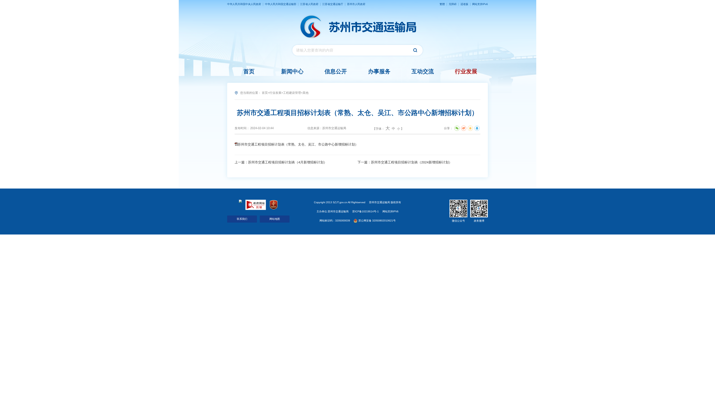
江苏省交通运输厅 (332, 4)
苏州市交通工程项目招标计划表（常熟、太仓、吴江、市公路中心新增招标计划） (298, 144)
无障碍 (453, 4)
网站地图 (274, 218)
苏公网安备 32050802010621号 (377, 220)
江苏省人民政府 (309, 4)
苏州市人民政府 (356, 4)
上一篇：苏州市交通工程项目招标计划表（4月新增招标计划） (281, 162)
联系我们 (242, 218)
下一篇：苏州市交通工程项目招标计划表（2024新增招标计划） (405, 162)
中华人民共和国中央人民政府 (244, 4)
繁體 (442, 4)
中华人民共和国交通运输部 (280, 4)
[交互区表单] (357, 50)
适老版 (464, 4)
